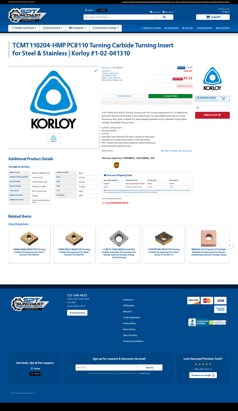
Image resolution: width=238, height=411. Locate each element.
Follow (37, 368)
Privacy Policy (129, 323)
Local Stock (156, 12)
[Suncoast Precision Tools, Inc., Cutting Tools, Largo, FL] (198, 323)
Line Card (189, 28)
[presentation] (8, 245)
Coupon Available (171, 96)
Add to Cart (210, 115)
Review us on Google (201, 375)
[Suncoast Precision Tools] (34, 15)
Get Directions (78, 313)
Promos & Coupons (152, 28)
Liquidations (172, 28)
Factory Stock (53, 27)
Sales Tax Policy (130, 335)
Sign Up (149, 367)
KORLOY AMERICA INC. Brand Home (178, 151)
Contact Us (128, 299)
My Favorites (224, 28)
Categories (77, 27)
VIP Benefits (128, 305)
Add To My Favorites (124, 96)
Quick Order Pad (205, 28)
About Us (127, 311)
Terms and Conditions (133, 341)
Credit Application (131, 317)
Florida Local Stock (24, 27)
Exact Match (169, 12)
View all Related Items (18, 224)
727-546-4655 (77, 295)
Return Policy (129, 329)
